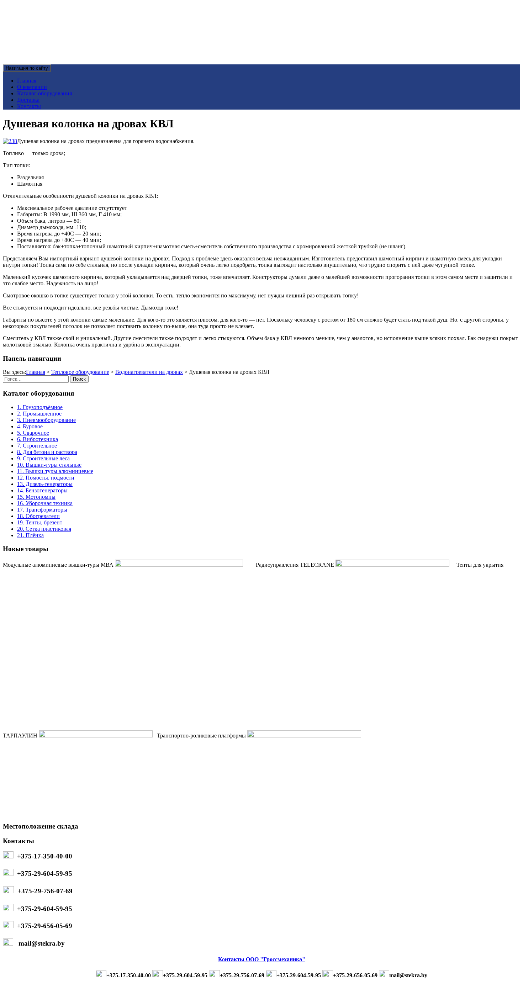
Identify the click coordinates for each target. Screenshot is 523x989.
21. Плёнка (30, 535)
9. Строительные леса (43, 458)
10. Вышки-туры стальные (49, 465)
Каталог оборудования (44, 93)
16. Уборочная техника (45, 503)
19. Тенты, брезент (39, 522)
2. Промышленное (39, 414)
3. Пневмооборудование (46, 420)
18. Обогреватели (38, 516)
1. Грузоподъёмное (40, 407)
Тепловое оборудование (80, 372)
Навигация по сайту (27, 68)
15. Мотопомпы (36, 497)
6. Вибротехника (37, 439)
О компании (32, 87)
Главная (26, 81)
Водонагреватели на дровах (149, 372)
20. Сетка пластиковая (44, 529)
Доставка (28, 100)
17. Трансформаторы (42, 510)
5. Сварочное (33, 433)
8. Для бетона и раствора (47, 452)
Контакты (29, 106)
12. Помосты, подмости (45, 478)
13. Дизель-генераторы (45, 484)
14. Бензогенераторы (42, 490)
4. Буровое (30, 426)
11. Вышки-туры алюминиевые (55, 471)
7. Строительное (37, 446)
